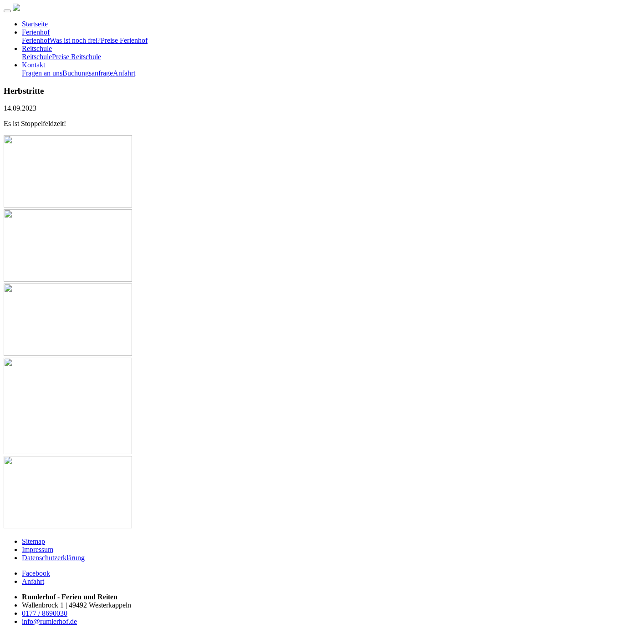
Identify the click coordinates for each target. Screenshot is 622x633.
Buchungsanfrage (87, 73)
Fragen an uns (42, 73)
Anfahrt (124, 73)
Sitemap (33, 541)
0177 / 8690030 (44, 613)
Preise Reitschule (76, 57)
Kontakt (33, 65)
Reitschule (37, 48)
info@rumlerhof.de (49, 621)
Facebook (36, 573)
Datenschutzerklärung (53, 558)
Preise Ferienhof (124, 40)
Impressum (37, 549)
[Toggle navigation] (7, 11)
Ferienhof (36, 32)
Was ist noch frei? (75, 40)
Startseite (35, 24)
